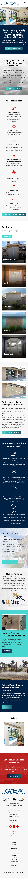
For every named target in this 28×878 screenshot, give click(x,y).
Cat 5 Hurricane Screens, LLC (14, 812)
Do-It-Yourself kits (10, 518)
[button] (2, 556)
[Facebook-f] (10, 826)
